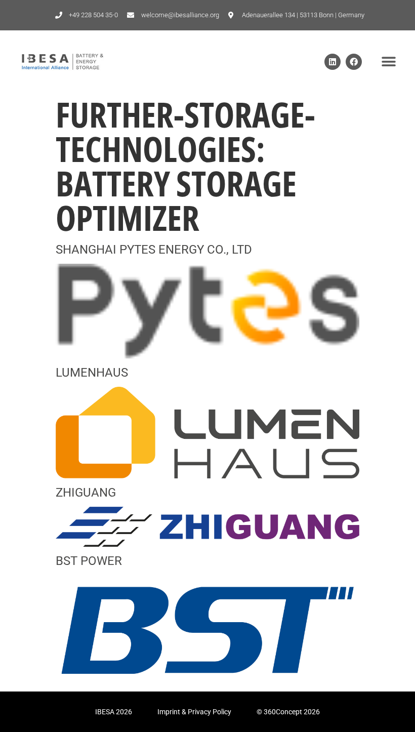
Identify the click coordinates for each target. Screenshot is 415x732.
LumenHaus (92, 372)
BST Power (89, 561)
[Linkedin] (332, 62)
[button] (388, 62)
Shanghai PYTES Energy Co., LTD (154, 249)
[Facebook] (354, 62)
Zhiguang (86, 492)
